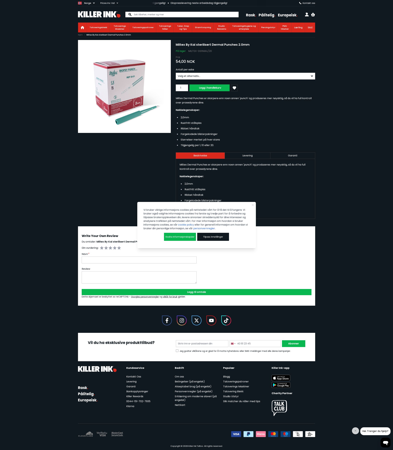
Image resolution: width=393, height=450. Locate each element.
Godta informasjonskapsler (179, 236)
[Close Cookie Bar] (253, 205)
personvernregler (204, 228)
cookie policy (186, 224)
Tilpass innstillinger (213, 236)
